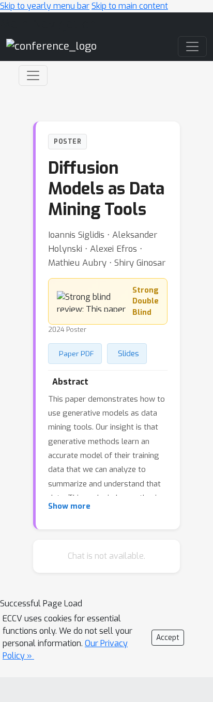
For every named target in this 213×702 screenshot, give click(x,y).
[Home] (51, 46)
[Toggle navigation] (33, 75)
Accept (167, 638)
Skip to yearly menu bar (44, 6)
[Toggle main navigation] (192, 46)
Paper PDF (76, 353)
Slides (128, 353)
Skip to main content (130, 6)
